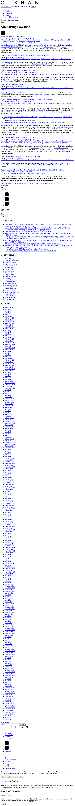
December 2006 (10, 707)
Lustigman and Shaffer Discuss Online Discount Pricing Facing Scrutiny (23, 173)
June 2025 (8, 332)
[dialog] (37, 774)
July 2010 (8, 637)
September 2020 (10, 426)
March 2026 (8, 316)
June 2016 (8, 514)
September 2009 (10, 654)
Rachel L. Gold (9, 269)
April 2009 (8, 663)
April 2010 (8, 642)
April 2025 (8, 335)
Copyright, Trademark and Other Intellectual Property (21, 117)
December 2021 (10, 402)
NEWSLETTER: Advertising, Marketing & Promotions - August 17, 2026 (28, 231)
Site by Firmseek (10, 768)
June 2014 (8, 556)
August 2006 (9, 714)
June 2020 (8, 432)
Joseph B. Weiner (10, 297)
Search (3, 187)
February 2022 (9, 398)
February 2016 (9, 521)
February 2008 (9, 687)
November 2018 (10, 463)
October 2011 (9, 610)
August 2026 (9, 307)
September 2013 (10, 572)
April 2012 (8, 600)
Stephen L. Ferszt (10, 266)
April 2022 (8, 395)
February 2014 (9, 563)
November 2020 (10, 423)
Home (6, 758)
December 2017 (10, 482)
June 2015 (8, 535)
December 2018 (10, 461)
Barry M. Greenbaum (11, 273)
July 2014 (8, 554)
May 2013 (8, 579)
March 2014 (8, 561)
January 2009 (9, 668)
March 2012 (8, 602)
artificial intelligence (13, 55)
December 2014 (10, 546)
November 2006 (10, 708)
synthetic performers (42, 55)
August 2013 (9, 574)
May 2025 (8, 334)
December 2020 (10, 421)
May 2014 (8, 558)
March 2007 (8, 701)
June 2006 (8, 717)
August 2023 (9, 370)
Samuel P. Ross (9, 287)
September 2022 (10, 388)
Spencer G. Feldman (11, 264)
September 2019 (10, 447)
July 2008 (8, 679)
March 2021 (8, 416)
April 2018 (8, 475)
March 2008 (8, 686)
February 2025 (9, 339)
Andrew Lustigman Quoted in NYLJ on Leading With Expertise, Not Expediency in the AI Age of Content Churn (36, 59)
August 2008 (9, 677)
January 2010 (9, 647)
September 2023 (10, 369)
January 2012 (9, 605)
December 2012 (10, 586)
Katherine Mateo (10, 282)
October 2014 (9, 549)
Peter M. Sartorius (10, 289)
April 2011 (8, 621)
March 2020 (8, 437)
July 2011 (8, 616)
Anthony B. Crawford (11, 260)
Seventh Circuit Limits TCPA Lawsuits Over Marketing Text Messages (27, 249)
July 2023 (8, 372)
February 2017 (9, 500)
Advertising (8, 170)
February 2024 (9, 360)
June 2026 (8, 311)
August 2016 (9, 511)
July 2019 (8, 449)
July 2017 (8, 491)
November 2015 (10, 526)
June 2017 (8, 493)
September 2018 (10, 467)
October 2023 (9, 367)
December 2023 (10, 363)
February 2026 (9, 318)
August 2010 (9, 635)
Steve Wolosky (9, 299)
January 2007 (9, 705)
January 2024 (9, 362)
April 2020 (8, 435)
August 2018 (9, 468)
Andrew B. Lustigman (17, 38)
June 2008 (8, 680)
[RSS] (7, 205)
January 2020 (9, 440)
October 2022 (9, 386)
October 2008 (9, 673)
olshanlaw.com (5, 185)
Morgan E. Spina (30, 38)
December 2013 (10, 567)
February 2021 (9, 418)
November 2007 (10, 693)
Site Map (7, 765)
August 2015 (9, 532)
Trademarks (58, 117)
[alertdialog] (37, 792)
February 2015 (9, 542)
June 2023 (8, 374)
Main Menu (24, 6)
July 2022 (8, 390)
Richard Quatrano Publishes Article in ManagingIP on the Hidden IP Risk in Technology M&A (34, 244)
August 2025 (9, 328)
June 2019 (8, 451)
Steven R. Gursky (10, 276)
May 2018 (8, 474)
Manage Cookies (6, 777)
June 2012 (8, 596)
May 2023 (8, 376)
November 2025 (10, 323)
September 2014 (10, 551)
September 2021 (10, 405)
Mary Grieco (5, 110)
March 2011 (8, 623)
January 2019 (9, 460)
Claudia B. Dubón (10, 262)
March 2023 (8, 379)
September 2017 (10, 488)
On (4, 795)
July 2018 (8, 470)
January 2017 (9, 502)
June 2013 (8, 577)
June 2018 (8, 472)
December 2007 (10, 691)
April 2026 (8, 314)
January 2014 (9, 565)
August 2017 (9, 489)
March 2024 (8, 358)
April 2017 (8, 496)
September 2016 (10, 509)
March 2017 (8, 498)
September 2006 (10, 712)
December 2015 (10, 525)
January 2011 (9, 626)
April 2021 (8, 414)
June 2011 (8, 617)
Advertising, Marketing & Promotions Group (38, 45)
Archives (7, 12)
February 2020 (9, 439)
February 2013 (9, 584)
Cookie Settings (6, 6)
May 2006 (8, 719)
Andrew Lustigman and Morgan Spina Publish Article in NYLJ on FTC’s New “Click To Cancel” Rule (33, 122)
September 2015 (10, 530)
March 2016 (8, 519)
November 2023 (10, 365)
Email (3, 214)
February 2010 (9, 645)
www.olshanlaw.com (11, 17)
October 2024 (9, 346)
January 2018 (9, 481)
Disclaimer (8, 761)
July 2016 (8, 512)
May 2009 (8, 661)
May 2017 (8, 495)
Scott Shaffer (29, 172)
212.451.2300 (9, 735)
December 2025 (10, 321)
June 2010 (8, 638)
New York (8, 733)
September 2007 (10, 696)
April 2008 (8, 684)
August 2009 (9, 656)
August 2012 (9, 593)
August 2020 (9, 428)
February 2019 (9, 458)
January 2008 (9, 689)
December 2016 (10, 504)
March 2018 (8, 477)
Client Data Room (10, 760)
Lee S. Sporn (9, 296)
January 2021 (9, 419)
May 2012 (8, 598)
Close (3, 804)
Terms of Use (59, 773)
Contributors (8, 13)
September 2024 (10, 348)
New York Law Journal (28, 55)
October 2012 (9, 589)
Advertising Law (18, 170)
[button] (3, 35)
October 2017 (9, 486)
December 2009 (10, 649)
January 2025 (9, 341)
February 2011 (9, 624)
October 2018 (9, 465)
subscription (37, 156)
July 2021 (8, 409)
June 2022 (8, 391)
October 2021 (9, 404)
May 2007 (8, 698)
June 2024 (8, 353)
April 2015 (8, 539)
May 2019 (8, 453)
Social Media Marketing (56, 170)
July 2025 (8, 330)
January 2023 (9, 381)
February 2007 (9, 703)
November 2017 (10, 484)
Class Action (8, 183)
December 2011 (9, 607)
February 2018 (9, 479)
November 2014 (10, 547)
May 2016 (8, 516)
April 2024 (8, 356)
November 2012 (10, 588)
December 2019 (10, 442)
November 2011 (10, 609)
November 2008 (10, 672)
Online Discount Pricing (36, 183)
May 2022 (8, 393)
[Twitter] (7, 201)
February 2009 (9, 666)
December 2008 (10, 670)
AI (5, 55)
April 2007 (8, 700)
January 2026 (9, 320)
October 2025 (9, 325)
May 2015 (8, 537)
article (64, 47)
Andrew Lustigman (7, 45)
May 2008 (8, 682)
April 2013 (8, 581)
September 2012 (10, 591)
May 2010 (8, 640)
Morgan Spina (48, 47)
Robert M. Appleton (11, 259)
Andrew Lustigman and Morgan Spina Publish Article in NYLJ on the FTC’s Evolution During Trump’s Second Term (37, 74)
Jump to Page (5, 722)
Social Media (44, 170)
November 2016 (10, 505)
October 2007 (9, 694)
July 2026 (8, 309)
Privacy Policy (9, 763)
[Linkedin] (7, 745)
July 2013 (8, 575)
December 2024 (10, 342)
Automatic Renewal (10, 137)
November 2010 (10, 630)
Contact (7, 15)
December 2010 (10, 628)
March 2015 (8, 540)
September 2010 (10, 633)
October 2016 (9, 507)
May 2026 (8, 313)
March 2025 (8, 337)
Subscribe (4, 216)
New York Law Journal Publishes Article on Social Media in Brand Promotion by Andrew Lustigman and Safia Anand (37, 160)
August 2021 (9, 407)
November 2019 (10, 444)
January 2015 (9, 544)
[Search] (29, 6)
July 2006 (8, 715)
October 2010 (9, 631)
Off (9, 795)
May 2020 (8, 433)
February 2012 (9, 603)
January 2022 (9, 400)
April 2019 (8, 454)
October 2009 (9, 652)
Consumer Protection (27, 100)
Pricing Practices (50, 183)
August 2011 (9, 614)
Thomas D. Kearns (10, 278)
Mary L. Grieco (15, 101)
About (7, 10)
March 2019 (8, 456)
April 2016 (8, 518)
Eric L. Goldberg (10, 271)
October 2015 (9, 528)
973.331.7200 (9, 738)
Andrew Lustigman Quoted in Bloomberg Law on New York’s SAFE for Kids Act (30, 251)
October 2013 (9, 570)
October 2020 (9, 425)
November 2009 (10, 651)
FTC (5, 84)
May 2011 (8, 619)
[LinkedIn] (7, 196)
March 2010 (8, 644)
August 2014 (9, 553)
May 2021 (8, 412)
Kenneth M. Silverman (12, 292)
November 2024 (10, 344)
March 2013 (8, 582)
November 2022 (10, 384)
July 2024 (8, 351)
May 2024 (8, 355)
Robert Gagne (9, 268)
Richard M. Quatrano (11, 285)
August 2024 (9, 349)
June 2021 (8, 411)
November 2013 (10, 568)
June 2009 (8, 659)
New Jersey (8, 736)
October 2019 (9, 446)
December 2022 (10, 383)
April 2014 (8, 560)
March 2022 (8, 397)
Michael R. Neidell (10, 283)
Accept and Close (18, 777)
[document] (37, 792)
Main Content (16, 6)
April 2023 (8, 377)
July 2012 (8, 595)
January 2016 (9, 523)
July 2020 (8, 430)
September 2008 (10, 675)
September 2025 (10, 327)
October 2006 (9, 710)
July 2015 (8, 533)
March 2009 (8, 665)
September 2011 (10, 612)
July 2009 (8, 658)
